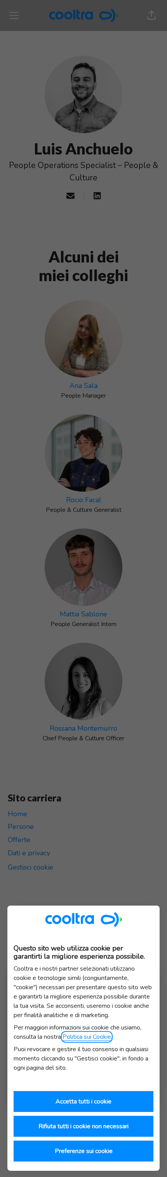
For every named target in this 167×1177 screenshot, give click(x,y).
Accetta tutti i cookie (83, 1101)
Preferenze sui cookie (84, 1151)
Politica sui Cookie (87, 1037)
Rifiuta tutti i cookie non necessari (83, 1126)
